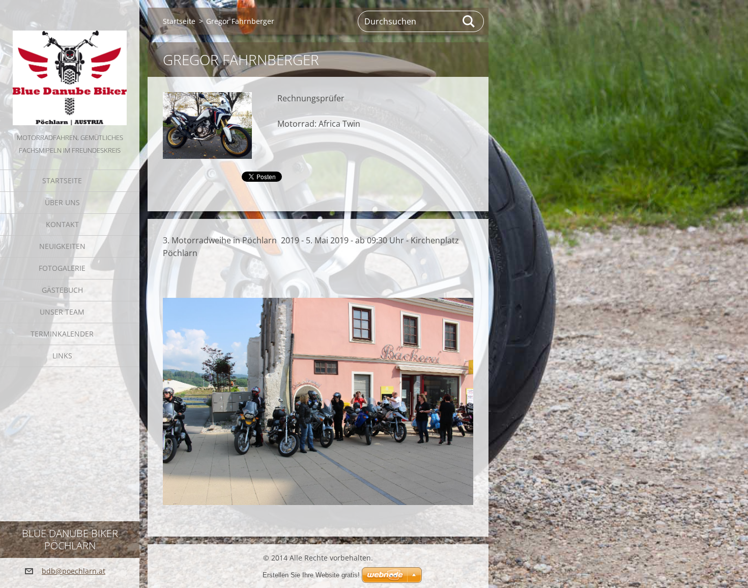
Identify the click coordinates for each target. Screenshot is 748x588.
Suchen (469, 21)
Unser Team (62, 312)
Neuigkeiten (62, 246)
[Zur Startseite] (69, 65)
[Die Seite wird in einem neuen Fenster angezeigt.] (207, 125)
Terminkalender (62, 334)
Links (62, 355)
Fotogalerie (62, 268)
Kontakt (62, 224)
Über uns (62, 202)
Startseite (62, 180)
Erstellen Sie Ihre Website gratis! (311, 575)
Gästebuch (62, 290)
